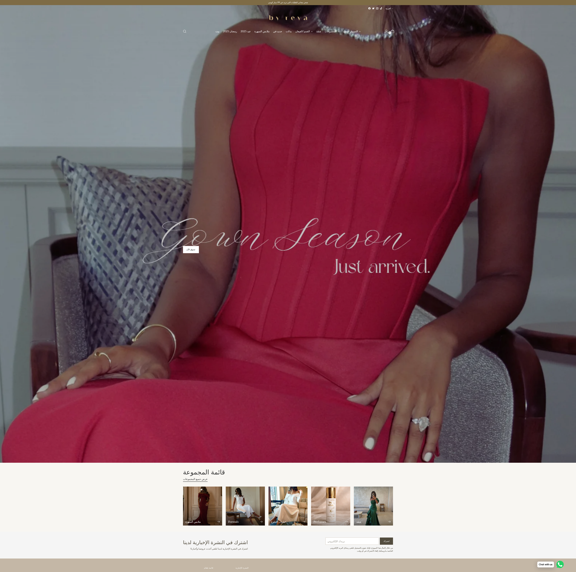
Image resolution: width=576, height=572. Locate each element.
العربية (388, 8)
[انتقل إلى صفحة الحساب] (385, 31)
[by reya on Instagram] (377, 8)
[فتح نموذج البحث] (185, 31)
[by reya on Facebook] (369, 8)
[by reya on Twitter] (373, 8)
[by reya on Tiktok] (381, 8)
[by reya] (288, 18)
